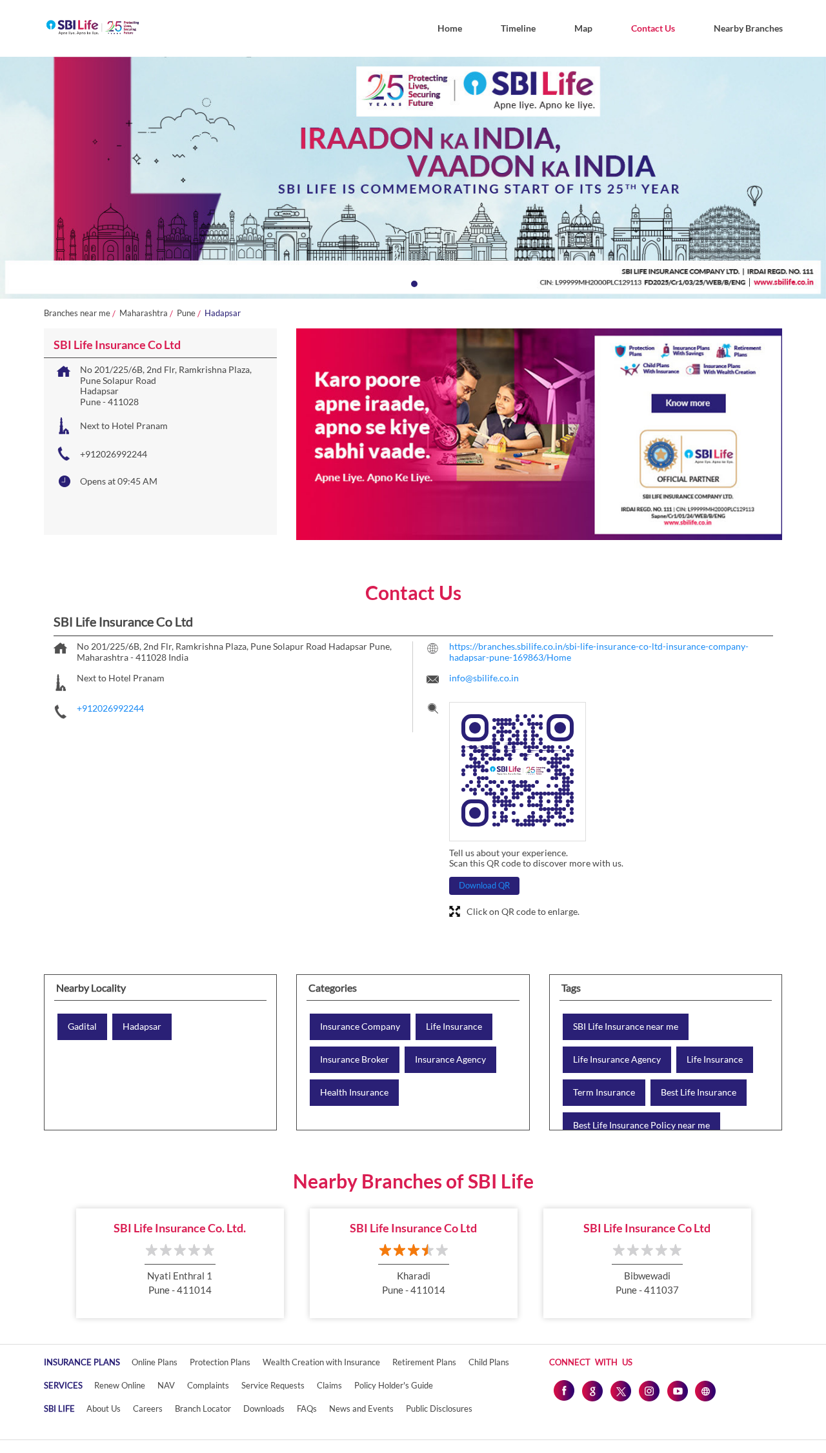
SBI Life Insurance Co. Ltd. (180, 1228)
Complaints (208, 1385)
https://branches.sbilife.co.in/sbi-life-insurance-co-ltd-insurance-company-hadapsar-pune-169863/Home (599, 652)
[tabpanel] (413, 178)
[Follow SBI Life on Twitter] (620, 1390)
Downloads (264, 1408)
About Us (103, 1408)
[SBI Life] (92, 28)
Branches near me (77, 313)
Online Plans (154, 1362)
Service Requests (273, 1385)
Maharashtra (143, 313)
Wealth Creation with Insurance (321, 1362)
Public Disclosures (439, 1408)
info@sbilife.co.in (484, 677)
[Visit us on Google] (592, 1390)
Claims (329, 1385)
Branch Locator (203, 1408)
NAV (166, 1385)
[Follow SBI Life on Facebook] (563, 1390)
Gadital (82, 1026)
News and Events (361, 1408)
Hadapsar (142, 1026)
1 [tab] (413, 282)
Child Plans (488, 1362)
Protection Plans (220, 1362)
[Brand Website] (705, 1390)
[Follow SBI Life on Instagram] (649, 1390)
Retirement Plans (424, 1362)
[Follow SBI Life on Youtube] (677, 1390)
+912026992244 (113, 453)
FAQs (307, 1408)
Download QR (484, 885)
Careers (148, 1408)
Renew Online (119, 1385)
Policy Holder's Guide (393, 1385)
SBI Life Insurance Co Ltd (413, 1228)
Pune (186, 313)
